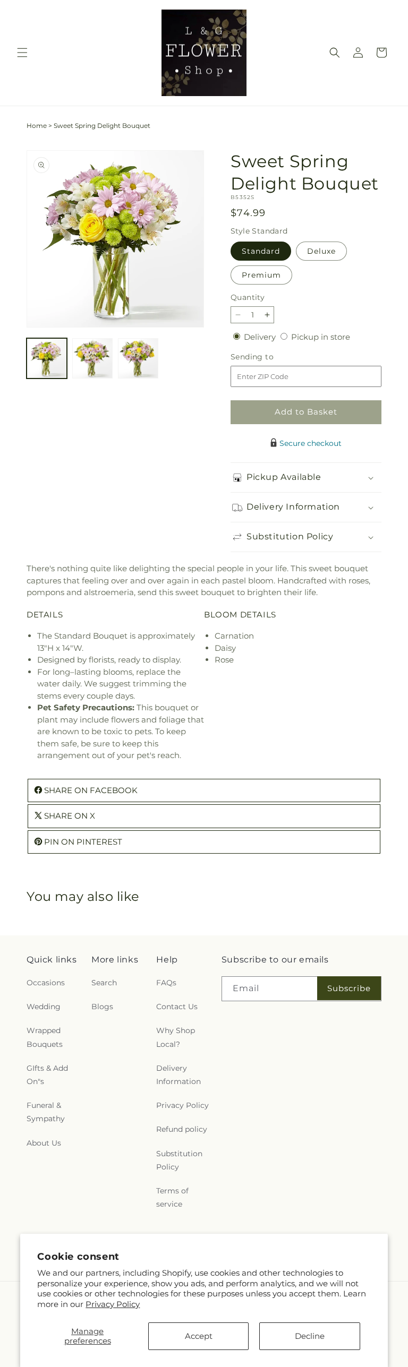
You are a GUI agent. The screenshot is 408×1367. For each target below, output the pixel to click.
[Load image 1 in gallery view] (47, 358)
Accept (198, 1336)
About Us (44, 1143)
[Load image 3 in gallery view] (138, 358)
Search (104, 982)
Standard (261, 251)
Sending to (268, 357)
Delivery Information (178, 1074)
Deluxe (321, 251)
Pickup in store (320, 337)
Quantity (248, 297)
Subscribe (349, 988)
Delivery (261, 337)
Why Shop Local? (175, 1037)
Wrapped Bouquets (45, 1037)
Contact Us (177, 1006)
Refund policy (181, 1129)
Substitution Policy (179, 1160)
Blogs (102, 1006)
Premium (261, 275)
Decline (310, 1336)
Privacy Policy (113, 1304)
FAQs (166, 982)
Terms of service (172, 1197)
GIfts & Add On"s (47, 1074)
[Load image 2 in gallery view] (92, 358)
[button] (22, 52)
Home (37, 126)
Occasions (46, 982)
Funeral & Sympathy (46, 1112)
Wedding (44, 1006)
